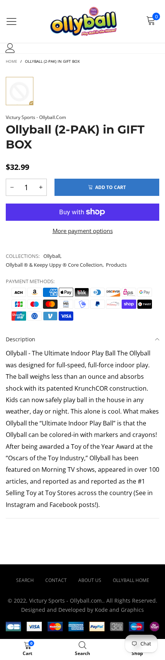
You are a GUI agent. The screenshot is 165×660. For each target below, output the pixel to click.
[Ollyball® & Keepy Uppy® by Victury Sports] (82, 21)
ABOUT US (89, 580)
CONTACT (56, 580)
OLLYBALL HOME (131, 580)
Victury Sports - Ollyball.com (36, 117)
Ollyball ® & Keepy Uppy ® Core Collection (54, 264)
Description (20, 339)
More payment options (83, 231)
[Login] (10, 48)
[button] (12, 187)
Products (116, 264)
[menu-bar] (11, 21)
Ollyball (51, 256)
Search (25, 580)
